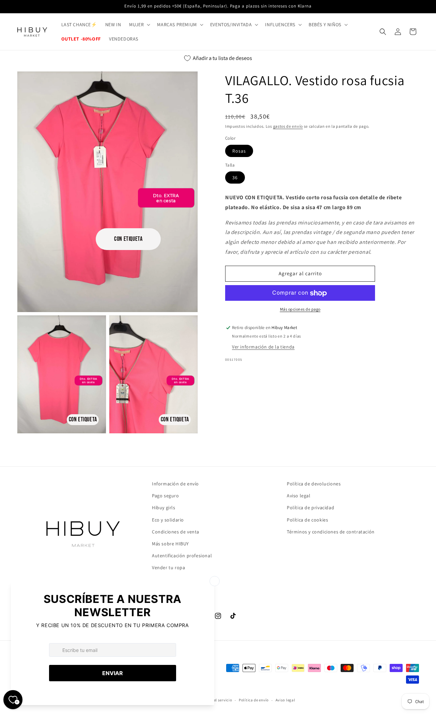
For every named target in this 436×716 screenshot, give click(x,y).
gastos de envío (288, 126)
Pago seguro (165, 496)
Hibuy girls (163, 507)
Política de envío (254, 700)
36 (235, 178)
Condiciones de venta (175, 532)
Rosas (239, 151)
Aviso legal (299, 496)
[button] (139, 24)
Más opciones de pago (300, 309)
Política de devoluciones (314, 484)
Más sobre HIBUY (170, 544)
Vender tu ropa (168, 567)
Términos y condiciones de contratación (331, 532)
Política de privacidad (310, 507)
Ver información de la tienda (263, 347)
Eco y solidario (168, 520)
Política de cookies (307, 520)
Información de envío (175, 484)
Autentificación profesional (182, 555)
